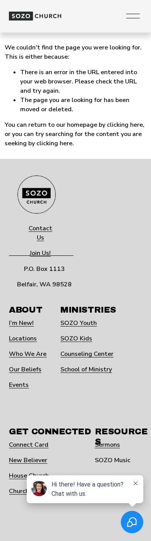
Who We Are (27, 354)
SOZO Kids (76, 338)
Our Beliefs (25, 369)
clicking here (125, 125)
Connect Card (28, 445)
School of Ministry (86, 369)
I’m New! (21, 323)
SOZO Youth (78, 323)
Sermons (107, 445)
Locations (23, 338)
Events (19, 385)
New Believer (28, 460)
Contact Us (40, 233)
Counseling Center (86, 354)
